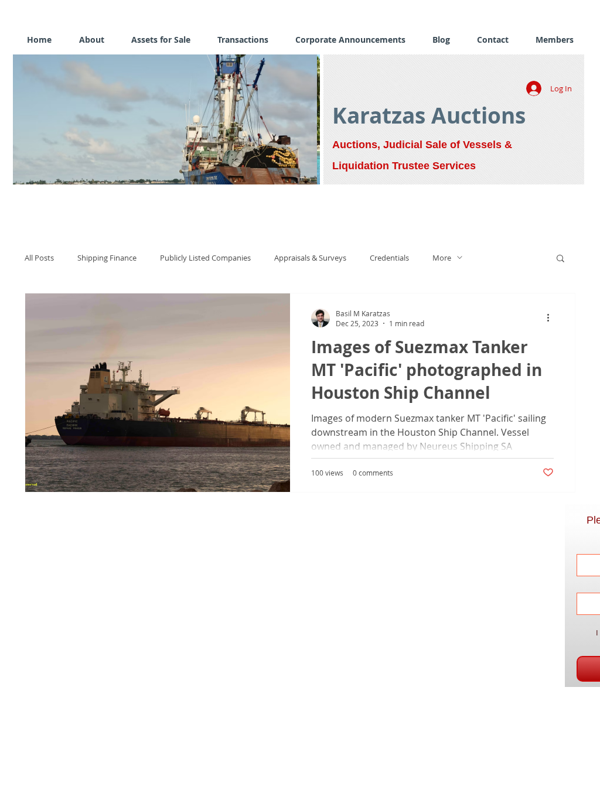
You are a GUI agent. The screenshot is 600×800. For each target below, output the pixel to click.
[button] (222, 119)
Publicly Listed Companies (205, 257)
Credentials (389, 257)
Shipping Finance (107, 257)
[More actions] (552, 318)
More (441, 257)
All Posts (39, 257)
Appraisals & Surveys (310, 257)
